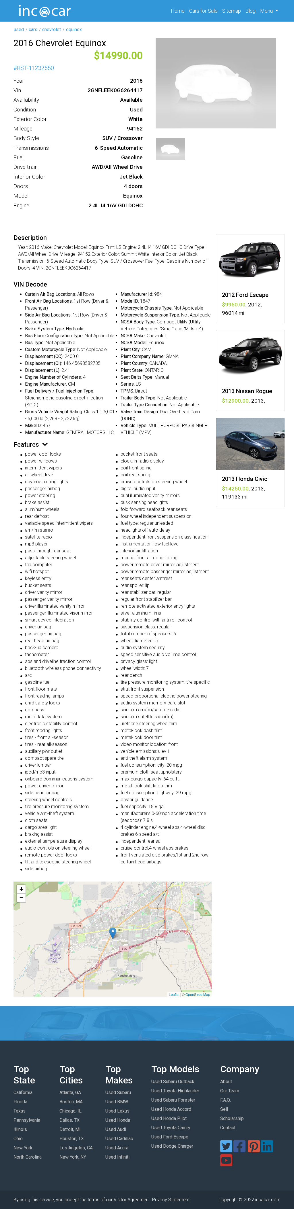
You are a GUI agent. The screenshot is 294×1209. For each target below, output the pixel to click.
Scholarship (232, 1118)
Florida (20, 1101)
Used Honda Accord (171, 1109)
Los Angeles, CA (76, 1148)
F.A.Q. (225, 1100)
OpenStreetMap (197, 994)
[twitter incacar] (226, 1150)
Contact (227, 1127)
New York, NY (72, 1157)
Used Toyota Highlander (175, 1091)
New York (22, 1148)
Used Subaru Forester (173, 1100)
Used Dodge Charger (172, 1146)
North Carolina (27, 1157)
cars (33, 29)
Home (179, 10)
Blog (250, 11)
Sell (224, 1109)
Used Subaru (118, 1092)
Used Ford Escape (169, 1137)
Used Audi (115, 1129)
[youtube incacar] (226, 1164)
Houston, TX (71, 1138)
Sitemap (231, 11)
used (19, 29)
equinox (74, 29)
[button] (112, 933)
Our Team (229, 1091)
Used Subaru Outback (172, 1081)
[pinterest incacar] (254, 1150)
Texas (19, 1111)
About (226, 1081)
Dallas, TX (69, 1120)
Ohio (18, 1138)
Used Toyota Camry (170, 1127)
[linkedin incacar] (267, 1150)
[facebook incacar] (239, 1150)
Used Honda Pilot (169, 1118)
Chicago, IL (70, 1111)
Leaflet (174, 994)
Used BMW (116, 1101)
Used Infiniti (117, 1157)
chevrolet (51, 29)
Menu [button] (267, 11)
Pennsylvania (26, 1120)
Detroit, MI (70, 1129)
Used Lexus (117, 1111)
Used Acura (116, 1148)
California (22, 1092)
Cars (203, 11)
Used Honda (117, 1120)
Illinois (20, 1129)
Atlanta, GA (70, 1092)
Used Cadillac (119, 1138)
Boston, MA (71, 1101)
